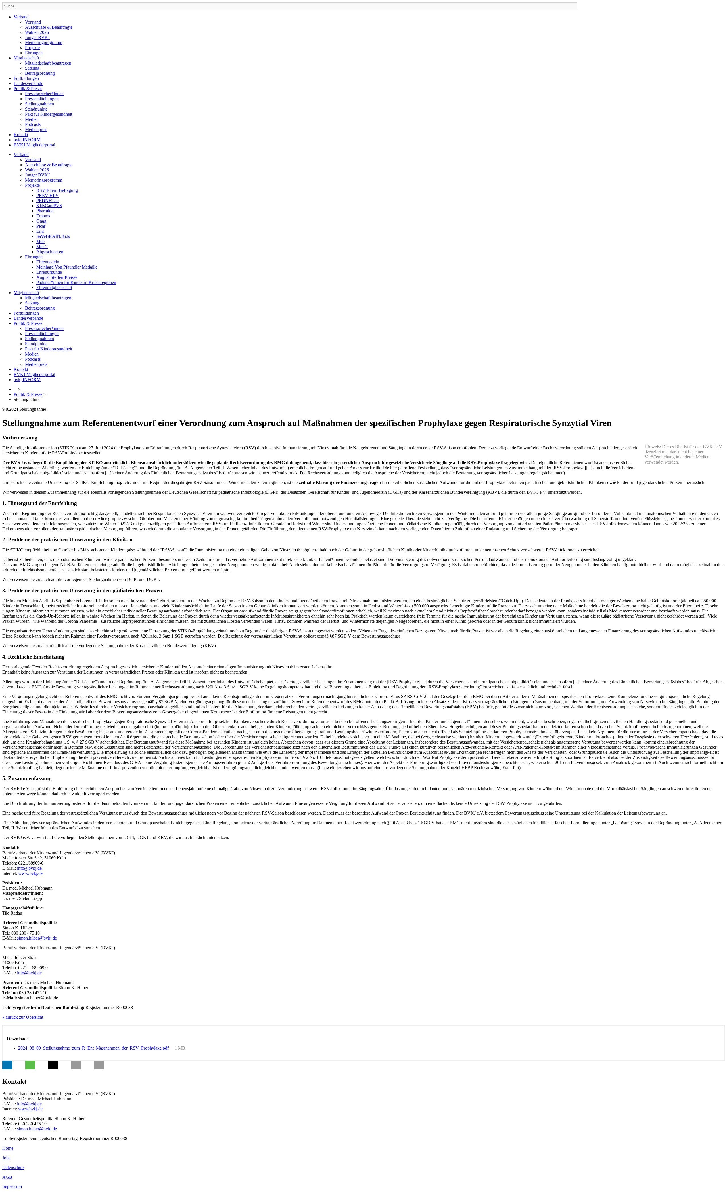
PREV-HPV (47, 195)
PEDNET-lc (47, 200)
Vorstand (33, 22)
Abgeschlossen (49, 251)
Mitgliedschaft (26, 57)
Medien (32, 119)
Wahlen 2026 (37, 32)
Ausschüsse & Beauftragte (48, 27)
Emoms (43, 215)
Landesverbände (28, 83)
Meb (40, 241)
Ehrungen (34, 52)
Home (7, 1148)
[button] (7, 1065)
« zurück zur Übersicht (22, 1017)
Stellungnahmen (39, 103)
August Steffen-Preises (56, 277)
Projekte (32, 47)
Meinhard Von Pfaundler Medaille (66, 267)
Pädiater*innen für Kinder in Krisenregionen (76, 282)
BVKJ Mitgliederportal (34, 144)
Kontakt (21, 134)
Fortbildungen (26, 78)
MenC (42, 246)
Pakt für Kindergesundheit (48, 114)
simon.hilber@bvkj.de (37, 938)
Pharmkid (45, 210)
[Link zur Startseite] (15, 389)
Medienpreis (36, 129)
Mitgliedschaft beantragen (48, 63)
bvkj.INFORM (27, 139)
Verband (21, 16)
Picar (40, 226)
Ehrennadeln (47, 261)
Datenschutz (13, 1167)
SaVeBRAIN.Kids (53, 236)
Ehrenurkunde (49, 272)
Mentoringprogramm (43, 42)
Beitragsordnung (40, 73)
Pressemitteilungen (42, 98)
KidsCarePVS (49, 205)
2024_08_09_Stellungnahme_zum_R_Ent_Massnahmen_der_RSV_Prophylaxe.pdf (93, 1048)
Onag (41, 221)
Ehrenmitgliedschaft (54, 287)
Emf (40, 231)
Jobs (6, 1157)
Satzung (32, 68)
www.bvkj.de (30, 873)
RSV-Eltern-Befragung (57, 190)
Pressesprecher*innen (44, 93)
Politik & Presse (28, 88)
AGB (7, 1177)
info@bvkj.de (29, 868)
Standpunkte (36, 109)
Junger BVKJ (37, 37)
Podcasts (33, 124)
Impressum (12, 1186)
